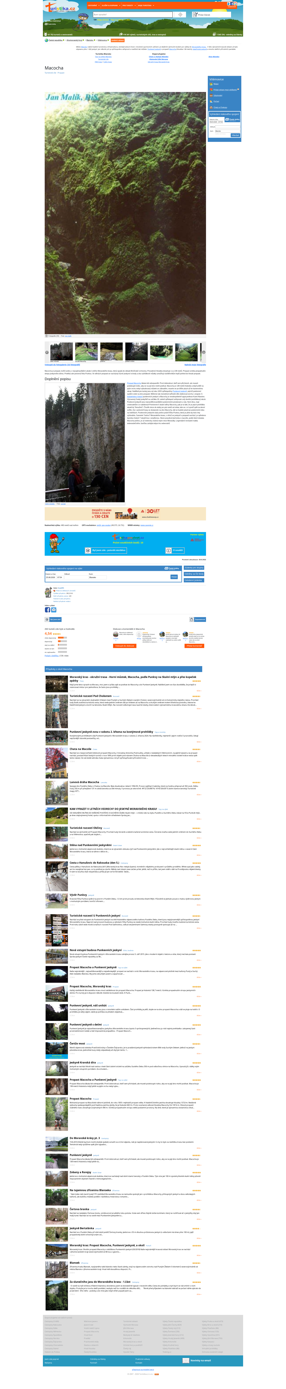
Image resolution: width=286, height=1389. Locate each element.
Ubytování (218, 95)
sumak (63, 504)
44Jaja (139, 638)
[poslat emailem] (54, 610)
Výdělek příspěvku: (59, 593)
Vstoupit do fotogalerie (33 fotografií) (62, 365)
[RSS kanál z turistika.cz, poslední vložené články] (157, 1374)
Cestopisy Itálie (51, 1328)
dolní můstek (50, 504)
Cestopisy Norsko (52, 1338)
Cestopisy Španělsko (53, 1335)
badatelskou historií (135, 397)
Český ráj (127, 1348)
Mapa (216, 84)
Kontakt (139, 1363)
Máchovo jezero (91, 1321)
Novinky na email (201, 1360)
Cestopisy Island (51, 1348)
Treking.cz (167, 1352)
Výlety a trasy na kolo (211, 1345)
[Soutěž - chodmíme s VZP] (125, 514)
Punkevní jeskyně (154, 49)
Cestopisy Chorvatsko (54, 1345)
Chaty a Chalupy (220, 107)
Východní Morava (130, 1325)
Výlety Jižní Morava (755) (212, 1338)
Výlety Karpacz (208, 1341)
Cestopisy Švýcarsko (53, 1341)
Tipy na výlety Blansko (103, 57)
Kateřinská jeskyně (200, 49)
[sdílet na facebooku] (47, 610)
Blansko (84, 47)
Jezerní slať (88, 1325)
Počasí (216, 101)
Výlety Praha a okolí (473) (212, 1321)
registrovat (232, 6)
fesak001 (61, 588)
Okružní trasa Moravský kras (158, 62)
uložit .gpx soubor (104, 525)
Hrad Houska (89, 1348)
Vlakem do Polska (52, 1352)
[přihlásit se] (232, 3)
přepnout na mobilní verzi (143, 1369)
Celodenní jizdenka (193, 580)
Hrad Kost (88, 1335)
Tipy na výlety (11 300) (120, 20)
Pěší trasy (98, 62)
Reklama (48, 1363)
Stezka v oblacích (91, 1345)
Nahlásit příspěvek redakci (62, 601)
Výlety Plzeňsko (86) (210, 1328)
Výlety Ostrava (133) (210, 1331)
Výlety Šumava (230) (171, 1331)
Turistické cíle (103, 59)
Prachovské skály (91, 1341)
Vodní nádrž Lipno (91, 1328)
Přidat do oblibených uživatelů (65, 591)
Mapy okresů (102, 20)
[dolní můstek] (85, 442)
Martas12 (162, 639)
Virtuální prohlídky (210, 1348)
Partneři (93, 1363)
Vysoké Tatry (128, 1352)
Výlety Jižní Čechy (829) (172, 1325)
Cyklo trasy (108, 62)
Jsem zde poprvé (52, 1359)
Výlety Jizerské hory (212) (173, 1335)
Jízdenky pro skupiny (194, 568)
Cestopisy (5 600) (52, 1321)
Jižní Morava (128, 1328)
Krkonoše (127, 1338)
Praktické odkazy (143, 1359)
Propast (61, 73)
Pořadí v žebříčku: (52, 656)
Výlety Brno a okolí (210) (212, 1325)
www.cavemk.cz (147, 525)
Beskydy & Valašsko (131, 1335)
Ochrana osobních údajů (212, 1352)
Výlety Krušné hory (171, 1345)
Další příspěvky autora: (60, 596)
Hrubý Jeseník (129, 1331)
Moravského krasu (199, 47)
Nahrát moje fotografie (195, 365)
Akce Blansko (214, 57)
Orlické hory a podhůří (132, 1345)
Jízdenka (115, 639)
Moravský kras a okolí (132, 1341)
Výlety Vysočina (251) (211, 1335)
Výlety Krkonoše (169, 1341)
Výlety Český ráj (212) (171, 1328)
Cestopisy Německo (53, 1331)
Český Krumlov (90, 1352)
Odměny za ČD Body (194, 574)
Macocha (172, 49)
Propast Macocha (134, 383)
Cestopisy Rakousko (53, 1325)
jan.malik (68, 336)
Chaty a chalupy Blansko (158, 57)
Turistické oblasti (130, 1321)
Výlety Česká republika (172, 1321)
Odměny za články (98, 1359)
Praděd (87, 1338)
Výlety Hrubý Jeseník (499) (173, 1338)
